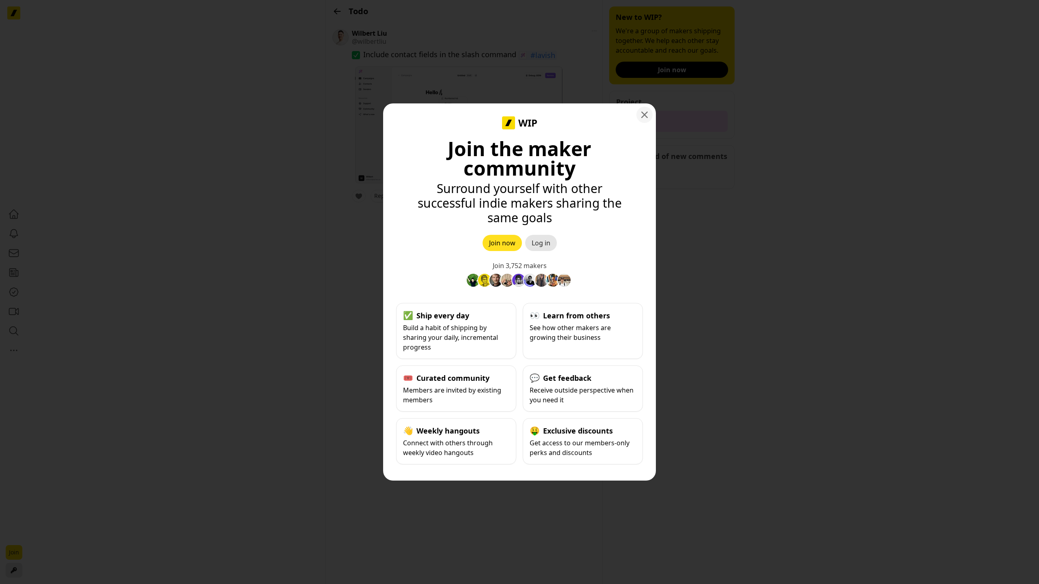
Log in (541, 242)
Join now (502, 242)
